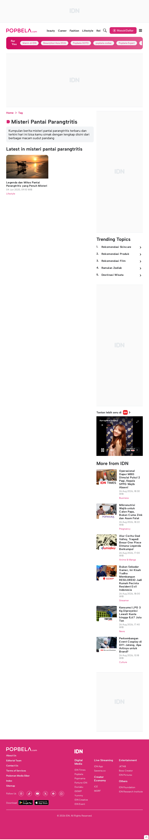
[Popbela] (22, 30)
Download (11, 803)
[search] (105, 30)
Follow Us (11, 793)
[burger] (140, 30)
